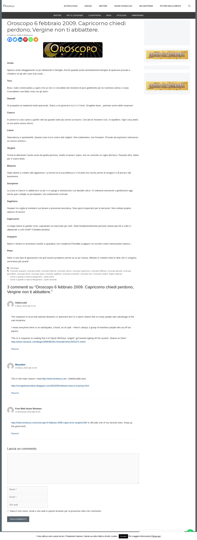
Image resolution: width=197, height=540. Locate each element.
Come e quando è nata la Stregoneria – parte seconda (33, 279)
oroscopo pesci (37, 274)
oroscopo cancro (64, 271)
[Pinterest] (25, 39)
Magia (88, 5)
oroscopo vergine (100, 274)
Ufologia (121, 15)
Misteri (103, 5)
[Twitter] (15, 39)
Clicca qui (156, 536)
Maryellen (20, 364)
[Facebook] (9, 39)
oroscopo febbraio (99, 271)
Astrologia (70, 5)
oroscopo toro (86, 274)
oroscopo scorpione (71, 274)
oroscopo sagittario (53, 274)
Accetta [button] (123, 536)
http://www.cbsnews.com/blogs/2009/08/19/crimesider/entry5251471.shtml (48, 342)
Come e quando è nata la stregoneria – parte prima (32, 277)
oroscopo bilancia (48, 271)
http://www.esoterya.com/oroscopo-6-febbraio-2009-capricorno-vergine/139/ (49, 422)
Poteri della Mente (170, 5)
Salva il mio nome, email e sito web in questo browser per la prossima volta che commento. (56, 511)
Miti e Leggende (75, 15)
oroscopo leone (23, 274)
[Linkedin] (20, 39)
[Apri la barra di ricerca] (189, 6)
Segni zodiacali (123, 5)
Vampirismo (138, 15)
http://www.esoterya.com (54, 378)
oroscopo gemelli (115, 271)
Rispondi (15, 349)
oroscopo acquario (18, 271)
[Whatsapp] (30, 39)
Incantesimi (146, 5)
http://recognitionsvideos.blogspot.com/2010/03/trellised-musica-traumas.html (50, 386)
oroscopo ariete (33, 271)
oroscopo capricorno (81, 271)
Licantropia (94, 15)
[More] (36, 39)
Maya (108, 15)
